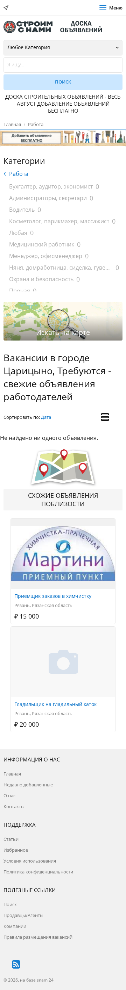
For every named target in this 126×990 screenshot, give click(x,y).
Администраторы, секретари (48, 198)
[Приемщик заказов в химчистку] (63, 522)
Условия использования (30, 861)
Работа (35, 124)
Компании (15, 926)
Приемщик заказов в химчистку (52, 596)
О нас (9, 795)
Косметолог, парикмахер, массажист (59, 221)
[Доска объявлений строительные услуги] (56, 27)
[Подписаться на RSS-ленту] (16, 964)
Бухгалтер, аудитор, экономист (51, 186)
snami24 (45, 980)
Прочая (19, 291)
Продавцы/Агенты (23, 915)
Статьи (11, 839)
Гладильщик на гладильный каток (55, 704)
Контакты (14, 806)
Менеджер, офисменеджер (45, 256)
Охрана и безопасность (41, 279)
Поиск (10, 904)
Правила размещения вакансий (38, 937)
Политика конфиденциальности (38, 872)
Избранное (16, 850)
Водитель (22, 209)
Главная (12, 124)
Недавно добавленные (28, 784)
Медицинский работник (41, 244)
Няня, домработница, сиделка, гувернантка (61, 267)
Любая (18, 233)
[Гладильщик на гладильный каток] (63, 630)
